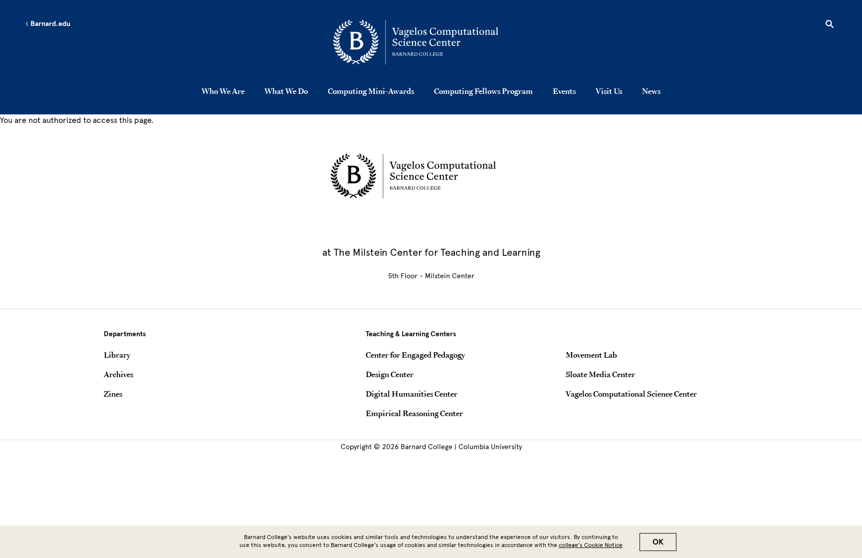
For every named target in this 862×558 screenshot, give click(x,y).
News (651, 91)
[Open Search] (829, 25)
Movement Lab (591, 355)
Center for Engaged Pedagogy (415, 355)
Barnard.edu (49, 24)
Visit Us (609, 91)
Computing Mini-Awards (371, 91)
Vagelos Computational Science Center (631, 394)
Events (564, 91)
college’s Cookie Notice (591, 545)
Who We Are (223, 91)
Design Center (390, 374)
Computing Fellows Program (483, 91)
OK (657, 542)
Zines (113, 394)
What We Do (286, 91)
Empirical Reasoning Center (414, 413)
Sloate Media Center (600, 374)
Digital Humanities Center (411, 394)
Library (117, 355)
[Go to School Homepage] (433, 42)
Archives (118, 374)
